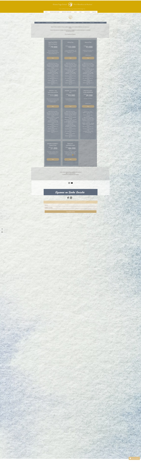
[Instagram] (69, 183)
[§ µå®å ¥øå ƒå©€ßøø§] (2, 229)
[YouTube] (72, 183)
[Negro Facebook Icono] (68, 197)
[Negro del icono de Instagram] (71, 197)
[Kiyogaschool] (2, 232)
